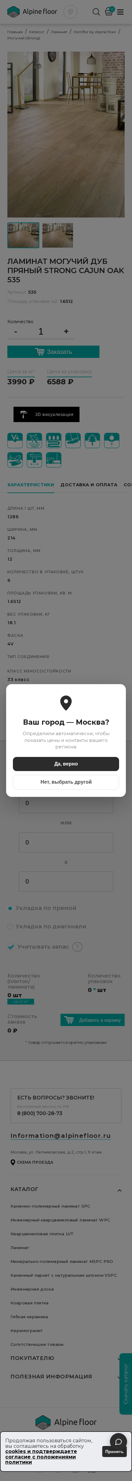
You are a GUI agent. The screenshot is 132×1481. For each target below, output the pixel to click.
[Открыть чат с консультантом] (118, 1441)
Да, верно (66, 763)
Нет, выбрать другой (66, 782)
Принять (114, 1451)
